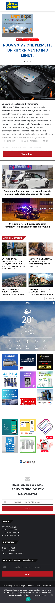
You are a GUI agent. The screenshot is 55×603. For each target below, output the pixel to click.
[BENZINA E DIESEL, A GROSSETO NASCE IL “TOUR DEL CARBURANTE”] (14, 280)
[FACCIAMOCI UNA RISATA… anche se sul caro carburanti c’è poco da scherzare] (41, 249)
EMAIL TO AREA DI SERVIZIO (13, 553)
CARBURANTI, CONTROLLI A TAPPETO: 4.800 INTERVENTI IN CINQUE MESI (41, 292)
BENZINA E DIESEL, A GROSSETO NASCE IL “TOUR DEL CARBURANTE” (13, 292)
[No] (52, 595)
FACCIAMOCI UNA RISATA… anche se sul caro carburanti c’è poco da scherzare (41, 263)
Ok (28, 599)
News (19, 40)
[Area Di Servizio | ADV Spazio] (12, 6)
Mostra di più (27, 154)
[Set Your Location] (52, 303)
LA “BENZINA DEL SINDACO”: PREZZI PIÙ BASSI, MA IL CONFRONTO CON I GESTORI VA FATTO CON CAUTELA (13, 264)
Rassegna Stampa (30, 40)
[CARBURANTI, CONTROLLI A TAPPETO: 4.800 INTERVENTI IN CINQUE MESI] (41, 280)
